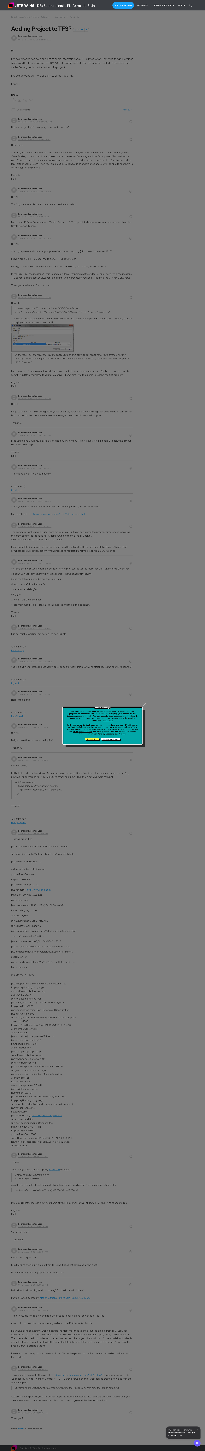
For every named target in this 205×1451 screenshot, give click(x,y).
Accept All (92, 739)
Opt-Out (122, 734)
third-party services (82, 732)
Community (142, 5)
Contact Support (123, 5)
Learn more (108, 720)
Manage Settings (110, 739)
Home (21, 5)
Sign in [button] (181, 5)
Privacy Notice (96, 729)
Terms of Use (118, 729)
